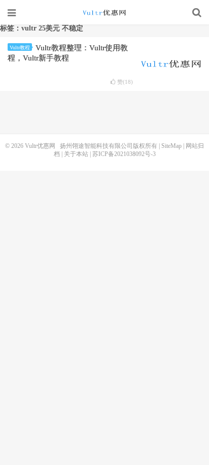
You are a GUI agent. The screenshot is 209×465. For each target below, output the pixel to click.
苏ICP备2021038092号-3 (124, 154)
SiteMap (171, 145)
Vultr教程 (20, 47)
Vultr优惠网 (104, 13)
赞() (125, 82)
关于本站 (76, 154)
